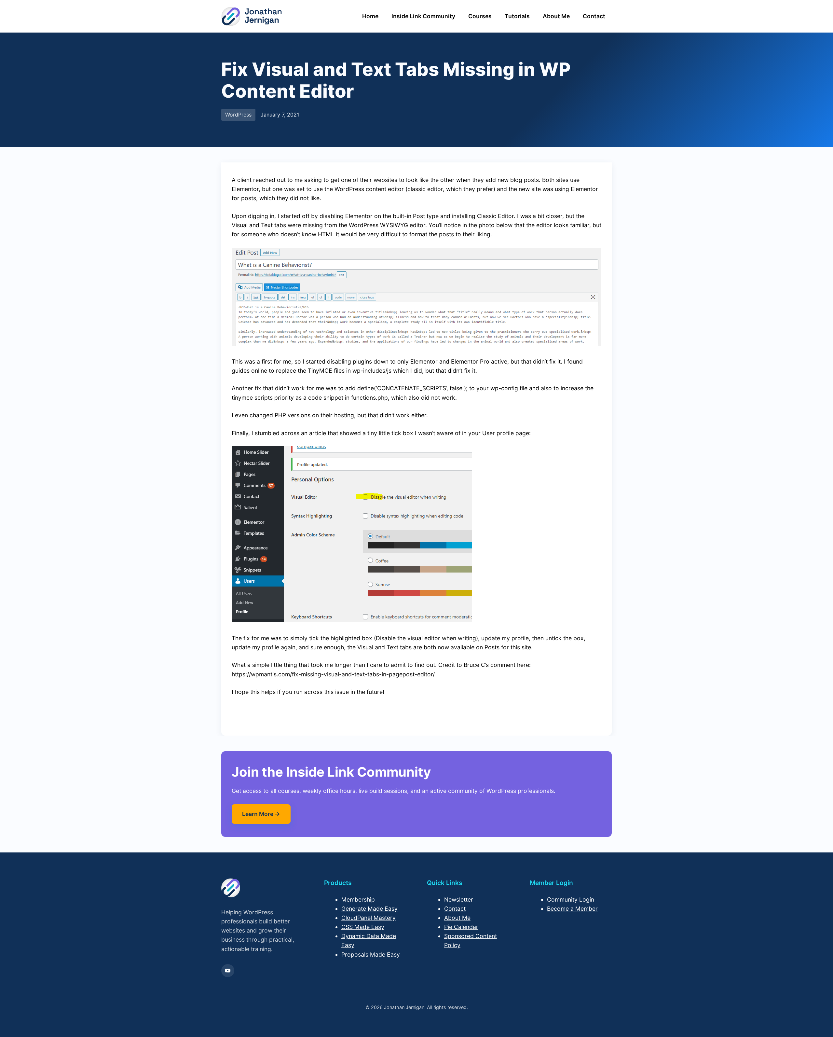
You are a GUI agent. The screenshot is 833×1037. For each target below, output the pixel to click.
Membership (358, 899)
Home (370, 16)
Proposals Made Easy (370, 954)
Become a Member (572, 908)
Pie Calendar (461, 926)
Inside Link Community (423, 16)
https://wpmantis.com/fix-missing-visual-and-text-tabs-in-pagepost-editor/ (334, 674)
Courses (480, 16)
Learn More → (261, 813)
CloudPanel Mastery (368, 917)
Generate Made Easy (369, 908)
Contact (594, 16)
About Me (556, 16)
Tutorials (517, 16)
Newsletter (458, 899)
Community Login (570, 899)
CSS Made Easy (362, 926)
